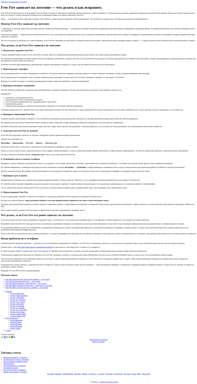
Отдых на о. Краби (17, 308)
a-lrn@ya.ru (104, 382)
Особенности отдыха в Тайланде (16, 360)
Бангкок (58, 374)
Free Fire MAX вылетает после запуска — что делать (25, 283)
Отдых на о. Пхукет (17, 300)
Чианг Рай (146, 374)
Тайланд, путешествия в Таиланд (14, 2)
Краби (84, 374)
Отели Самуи (15, 328)
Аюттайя (50, 374)
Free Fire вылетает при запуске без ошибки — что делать (27, 279)
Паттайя (109, 374)
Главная (8, 291)
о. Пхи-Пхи (117, 374)
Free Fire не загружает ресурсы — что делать (22, 281)
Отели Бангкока (16, 320)
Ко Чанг (78, 374)
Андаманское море (10, 368)
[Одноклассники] (10, 337)
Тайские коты (8, 364)
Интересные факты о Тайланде (15, 357)
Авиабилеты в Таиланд (98, 340)
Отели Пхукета (16, 324)
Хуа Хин (127, 374)
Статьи (8, 330)
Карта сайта (113, 382)
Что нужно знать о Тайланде (14, 370)
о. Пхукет (92, 374)
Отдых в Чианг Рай (17, 316)
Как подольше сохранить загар (15, 362)
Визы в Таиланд (98, 342)
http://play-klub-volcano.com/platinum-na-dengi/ (35, 247)
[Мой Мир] (12, 337)
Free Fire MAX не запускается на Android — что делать (26, 288)
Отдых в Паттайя (16, 304)
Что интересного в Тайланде (14, 366)
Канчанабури (68, 374)
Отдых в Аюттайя (17, 306)
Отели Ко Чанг (16, 322)
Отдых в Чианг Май (18, 314)
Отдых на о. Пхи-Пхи (18, 310)
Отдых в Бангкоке (17, 294)
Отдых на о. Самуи (17, 302)
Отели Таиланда (11, 318)
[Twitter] (7, 337)
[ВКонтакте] (5, 337)
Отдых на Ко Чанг (17, 298)
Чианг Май (136, 374)
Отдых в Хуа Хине (17, 312)
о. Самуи (100, 374)
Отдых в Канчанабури (18, 296)
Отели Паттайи (16, 326)
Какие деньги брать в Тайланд (15, 372)
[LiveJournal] (14, 337)
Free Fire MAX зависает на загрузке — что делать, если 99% (28, 286)
